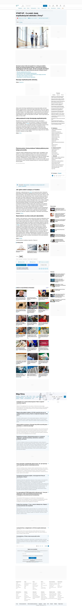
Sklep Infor (34, 588)
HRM (25, 588)
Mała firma (28, 10)
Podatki (37, 397)
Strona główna (18, 10)
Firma (20, 133)
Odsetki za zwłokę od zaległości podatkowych (56, 159)
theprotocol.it (59, 598)
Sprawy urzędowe (35, 586)
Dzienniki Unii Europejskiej (36, 596)
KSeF (63, 8)
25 (54, 175)
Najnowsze (58, 94)
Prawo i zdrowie (35, 589)
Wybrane (62, 94)
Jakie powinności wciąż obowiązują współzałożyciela (27, 73)
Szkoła (25, 594)
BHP (25, 587)
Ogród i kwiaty (60, 587)
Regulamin (40, 603)
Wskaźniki (55, 155)
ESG (33, 398)
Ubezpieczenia (26, 585)
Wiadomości (59, 583)
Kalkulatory (55, 128)
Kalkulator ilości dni (54, 144)
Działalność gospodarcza (20, 397)
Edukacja (58, 8)
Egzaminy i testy (26, 596)
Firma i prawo (53, 206)
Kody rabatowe (60, 595)
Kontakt (51, 603)
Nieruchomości (53, 8)
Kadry (25, 8)
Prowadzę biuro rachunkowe (53, 584)
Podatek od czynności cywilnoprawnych (58, 164)
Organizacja (17, 593)
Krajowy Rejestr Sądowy (55, 154)
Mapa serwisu (60, 603)
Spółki (27, 396)
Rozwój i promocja (18, 596)
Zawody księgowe (18, 587)
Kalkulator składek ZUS (55, 139)
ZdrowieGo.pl (59, 593)
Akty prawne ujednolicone (36, 597)
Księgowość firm (18, 581)
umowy (27, 123)
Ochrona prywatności (22, 603)
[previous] (36, 546)
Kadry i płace (18, 597)
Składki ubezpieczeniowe (52, 595)
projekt (30, 192)
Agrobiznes (41, 397)
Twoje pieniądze (43, 8)
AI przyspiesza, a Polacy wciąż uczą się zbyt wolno (58, 119)
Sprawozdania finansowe (52, 587)
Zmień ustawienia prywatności (32, 603)
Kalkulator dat (43, 593)
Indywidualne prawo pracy (27, 583)
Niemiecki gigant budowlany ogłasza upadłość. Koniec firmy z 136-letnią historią (57, 121)
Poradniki (21, 398)
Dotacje (20, 238)
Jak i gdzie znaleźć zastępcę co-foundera (25, 75)
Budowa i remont (60, 586)
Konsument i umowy (35, 585)
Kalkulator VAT (43, 595)
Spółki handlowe (54, 150)
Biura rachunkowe (52, 581)
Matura (25, 598)
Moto (48, 8)
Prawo (39, 8)
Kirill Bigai (20, 22)
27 (58, 175)
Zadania (17, 595)
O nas (17, 603)
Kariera (45, 603)
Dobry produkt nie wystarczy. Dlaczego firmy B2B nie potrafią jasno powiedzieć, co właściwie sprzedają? (58, 102)
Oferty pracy (59, 599)
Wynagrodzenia (26, 584)
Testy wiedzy (26, 600)
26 (56, 175)
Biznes (28, 8)
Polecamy (52, 271)
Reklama (55, 603)
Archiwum (59, 594)
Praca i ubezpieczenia (28, 397)
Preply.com (21, 82)
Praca (33, 587)
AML (50, 588)
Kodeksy (34, 598)
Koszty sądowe (54, 151)
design (18, 224)
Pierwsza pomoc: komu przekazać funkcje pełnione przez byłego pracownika (31, 74)
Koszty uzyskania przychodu (56, 162)
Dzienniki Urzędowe (35, 595)
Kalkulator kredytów (55, 138)
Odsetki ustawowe (51, 597)
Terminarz (55, 173)
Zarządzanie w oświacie (27, 597)
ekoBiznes (17, 398)
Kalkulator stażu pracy (44, 597)
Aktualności (18, 396)
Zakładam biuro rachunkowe (53, 583)
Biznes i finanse (43, 583)
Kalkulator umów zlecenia (55, 134)
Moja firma (22, 10)
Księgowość (20, 8)
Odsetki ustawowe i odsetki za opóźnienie (58, 157)
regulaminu (32, 555)
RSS (48, 603)
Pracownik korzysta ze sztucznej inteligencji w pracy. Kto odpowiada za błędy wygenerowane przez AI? (58, 124)
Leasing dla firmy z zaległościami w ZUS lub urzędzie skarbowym (58, 116)
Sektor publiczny (33, 8)
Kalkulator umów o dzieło (55, 135)
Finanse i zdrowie (43, 588)
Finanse (21, 213)
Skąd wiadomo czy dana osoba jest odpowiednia (26, 77)
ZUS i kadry (17, 586)
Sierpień (59, 173)
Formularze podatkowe (61, 597)
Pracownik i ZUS (33, 10)
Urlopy (25, 586)
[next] (48, 546)
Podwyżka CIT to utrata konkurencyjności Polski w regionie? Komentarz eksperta (57, 97)
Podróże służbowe (51, 596)
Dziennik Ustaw (35, 593)
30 (63, 175)
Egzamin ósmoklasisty (27, 599)
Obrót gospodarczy (18, 585)
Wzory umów (59, 596)
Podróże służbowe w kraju (56, 163)
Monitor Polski (34, 594)
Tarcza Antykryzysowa (27, 398)
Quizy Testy (53, 168)
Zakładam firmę (23, 396)
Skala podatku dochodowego (53, 598)
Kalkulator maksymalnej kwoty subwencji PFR (58, 143)
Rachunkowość (18, 584)
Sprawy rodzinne (35, 583)
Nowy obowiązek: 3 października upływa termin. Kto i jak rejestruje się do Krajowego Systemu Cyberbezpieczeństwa (57, 107)
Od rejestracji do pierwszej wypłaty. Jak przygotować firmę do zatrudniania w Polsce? (57, 109)
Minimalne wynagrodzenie (52, 594)
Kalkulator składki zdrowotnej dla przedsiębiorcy (57, 130)
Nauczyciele (26, 595)
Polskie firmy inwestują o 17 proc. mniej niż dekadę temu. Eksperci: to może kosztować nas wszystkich (57, 114)
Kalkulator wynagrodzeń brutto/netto (57, 133)
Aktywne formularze (57, 147)
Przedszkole (26, 593)
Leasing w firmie (38, 396)
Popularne (54, 94)
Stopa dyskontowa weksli (55, 167)
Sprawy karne (34, 584)
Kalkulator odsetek (43, 596)
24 (52, 175)
